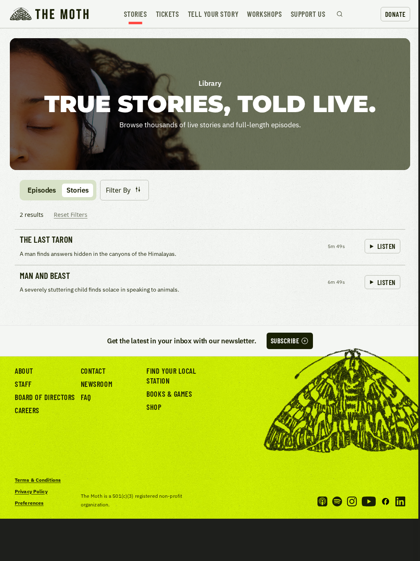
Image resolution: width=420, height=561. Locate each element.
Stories (135, 14)
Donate (395, 14)
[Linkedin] (400, 501)
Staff (23, 384)
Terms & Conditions (38, 480)
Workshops (264, 14)
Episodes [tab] (41, 190)
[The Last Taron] (210, 247)
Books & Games (169, 393)
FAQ (86, 397)
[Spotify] (337, 501)
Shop (153, 407)
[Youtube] (369, 501)
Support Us (308, 14)
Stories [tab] (77, 190)
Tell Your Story (213, 14)
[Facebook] (385, 501)
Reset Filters (70, 214)
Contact (93, 370)
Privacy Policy (31, 491)
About (24, 370)
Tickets (167, 14)
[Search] (339, 14)
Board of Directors (45, 397)
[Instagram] (352, 501)
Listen (386, 246)
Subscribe (285, 340)
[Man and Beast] (210, 283)
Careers (27, 410)
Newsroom (96, 384)
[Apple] (322, 501)
